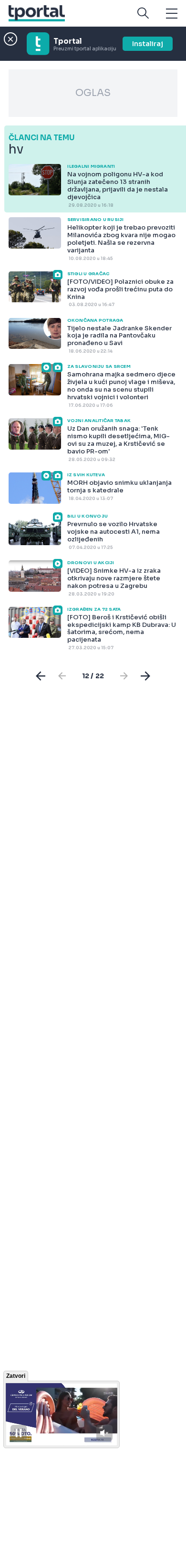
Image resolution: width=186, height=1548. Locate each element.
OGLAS (93, 93)
